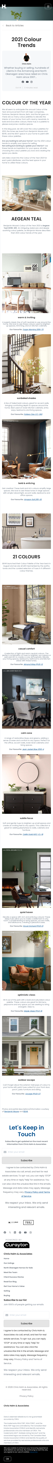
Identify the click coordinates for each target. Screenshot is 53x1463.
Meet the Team (10, 1272)
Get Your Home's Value (14, 1286)
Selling (7, 1291)
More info (34, 1452)
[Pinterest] (20, 1232)
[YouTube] (25, 1232)
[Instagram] (31, 1232)
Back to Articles (15, 25)
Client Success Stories (14, 1277)
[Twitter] (10, 1232)
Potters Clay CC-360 (33, 414)
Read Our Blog (10, 1281)
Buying (7, 1295)
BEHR (25, 1111)
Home (6, 1258)
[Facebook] (5, 1232)
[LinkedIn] (15, 1232)
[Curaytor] (16, 1247)
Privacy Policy (26, 1396)
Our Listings (9, 1263)
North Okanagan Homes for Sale (18, 1267)
